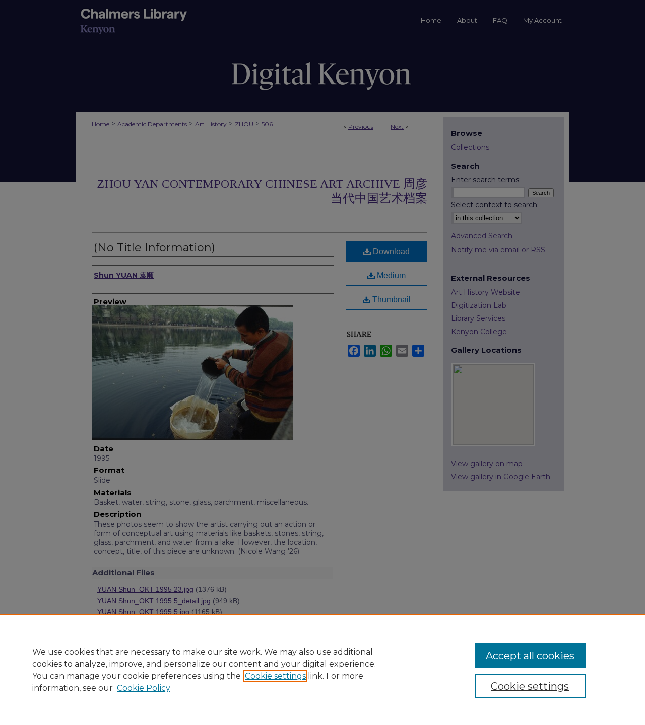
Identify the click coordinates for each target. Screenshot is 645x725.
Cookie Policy (143, 688)
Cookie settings (275, 676)
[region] (322, 669)
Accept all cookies (530, 656)
